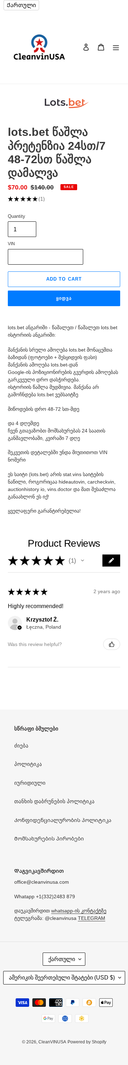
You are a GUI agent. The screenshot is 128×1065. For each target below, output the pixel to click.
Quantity (16, 216)
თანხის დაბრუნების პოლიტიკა (54, 801)
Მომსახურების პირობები (49, 838)
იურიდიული (30, 783)
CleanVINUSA (52, 1041)
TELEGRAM (91, 918)
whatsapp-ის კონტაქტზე (78, 911)
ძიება (21, 746)
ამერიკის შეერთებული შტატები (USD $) (62, 978)
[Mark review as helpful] (111, 644)
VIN (11, 243)
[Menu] (115, 47)
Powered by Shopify (87, 1041)
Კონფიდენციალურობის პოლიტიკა (62, 820)
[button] (82, 560)
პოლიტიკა (28, 764)
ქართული (61, 959)
